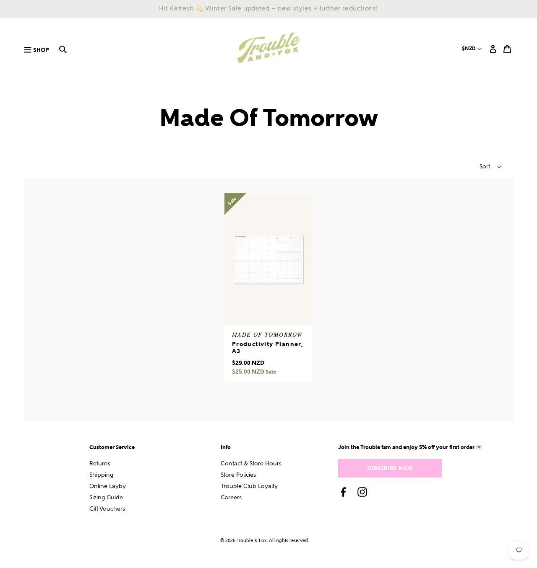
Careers (231, 497)
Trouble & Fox (252, 540)
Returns (99, 463)
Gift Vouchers (107, 508)
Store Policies (238, 474)
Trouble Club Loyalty (249, 486)
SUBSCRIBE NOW (390, 468)
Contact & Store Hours (251, 463)
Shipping (101, 474)
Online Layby (107, 486)
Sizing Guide (106, 497)
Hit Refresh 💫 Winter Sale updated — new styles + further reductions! (268, 8)
